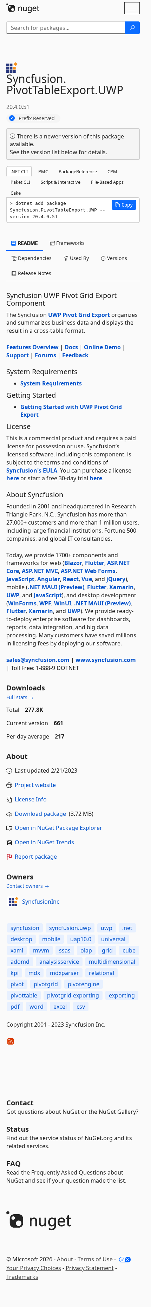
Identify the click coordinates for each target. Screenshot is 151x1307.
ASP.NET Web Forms (88, 571)
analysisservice (59, 961)
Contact (20, 1102)
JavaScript (20, 579)
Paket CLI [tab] (20, 182)
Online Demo (102, 347)
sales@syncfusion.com (38, 660)
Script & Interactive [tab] (60, 182)
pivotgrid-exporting (73, 995)
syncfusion (25, 928)
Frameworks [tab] (70, 243)
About (65, 1259)
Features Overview (32, 347)
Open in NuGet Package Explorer (58, 828)
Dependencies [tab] (34, 258)
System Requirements (51, 383)
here (12, 478)
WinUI (62, 603)
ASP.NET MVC (40, 571)
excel (60, 1006)
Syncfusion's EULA (31, 470)
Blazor (73, 563)
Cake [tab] (16, 193)
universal (113, 939)
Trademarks (22, 1277)
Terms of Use (95, 1259)
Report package (36, 856)
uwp (106, 928)
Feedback (75, 355)
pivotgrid (46, 984)
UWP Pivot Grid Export (79, 315)
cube (129, 950)
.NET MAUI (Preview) (56, 587)
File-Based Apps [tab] (107, 182)
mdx (34, 973)
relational (101, 973)
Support (17, 355)
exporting (122, 995)
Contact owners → (27, 886)
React (71, 579)
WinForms (22, 603)
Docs (71, 347)
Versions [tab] (116, 258)
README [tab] (27, 243)
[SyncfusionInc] (13, 901)
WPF (45, 603)
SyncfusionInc (40, 901)
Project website (35, 785)
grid (107, 950)
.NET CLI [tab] (19, 171)
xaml (17, 950)
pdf (15, 1006)
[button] (124, 205)
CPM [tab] (112, 171)
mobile (51, 939)
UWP (12, 595)
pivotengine (83, 984)
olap (86, 950)
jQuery (115, 579)
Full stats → (20, 697)
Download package (40, 814)
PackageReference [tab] (78, 171)
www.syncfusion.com (106, 660)
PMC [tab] (43, 171)
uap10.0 (80, 939)
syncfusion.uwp (70, 928)
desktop (21, 939)
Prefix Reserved (37, 118)
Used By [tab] (78, 258)
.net (127, 928)
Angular (48, 579)
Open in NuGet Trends (44, 842)
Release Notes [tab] (34, 273)
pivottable (24, 995)
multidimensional (112, 961)
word (36, 1006)
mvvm (41, 950)
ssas (65, 950)
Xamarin (121, 587)
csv (81, 1006)
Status (17, 1129)
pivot (17, 984)
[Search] (132, 27)
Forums (45, 355)
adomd (20, 961)
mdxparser (64, 973)
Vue (86, 579)
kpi (15, 973)
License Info (31, 799)
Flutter (94, 563)
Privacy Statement (90, 1268)
